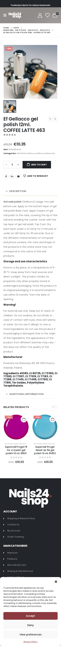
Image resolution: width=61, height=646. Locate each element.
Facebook (6, 176)
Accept (30, 616)
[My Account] (40, 15)
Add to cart (39, 164)
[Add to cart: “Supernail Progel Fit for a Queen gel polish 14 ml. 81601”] (24, 419)
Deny (30, 625)
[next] (55, 119)
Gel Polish (21, 153)
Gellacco (31, 153)
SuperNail (27, 444)
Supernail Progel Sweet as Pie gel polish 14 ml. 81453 (45, 450)
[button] (56, 581)
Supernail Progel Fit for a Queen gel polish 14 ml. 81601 (16, 450)
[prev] (50, 119)
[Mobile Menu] (6, 15)
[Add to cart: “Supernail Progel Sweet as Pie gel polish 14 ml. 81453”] (52, 419)
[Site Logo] (15, 15)
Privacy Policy (30, 641)
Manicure (50, 153)
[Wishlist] (47, 15)
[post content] (16, 427)
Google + (12, 176)
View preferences (30, 634)
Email (18, 176)
